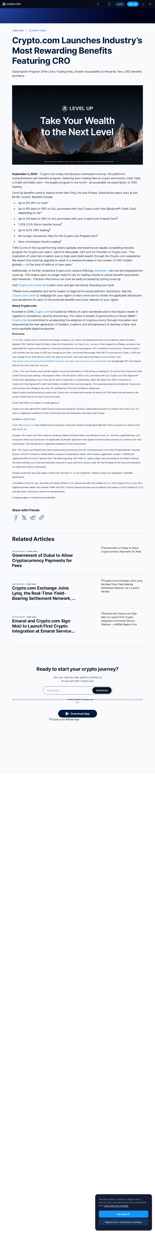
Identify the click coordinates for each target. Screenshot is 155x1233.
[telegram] (32, 518)
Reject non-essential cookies (123, 1222)
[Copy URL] (41, 517)
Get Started (102, 690)
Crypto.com (42, 311)
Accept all (123, 1214)
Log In (120, 4)
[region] (123, 1212)
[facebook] (16, 518)
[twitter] (24, 518)
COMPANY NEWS (37, 30)
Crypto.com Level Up (31, 285)
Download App (80, 713)
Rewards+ (101, 270)
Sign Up (133, 4)
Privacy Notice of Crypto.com (81, 699)
